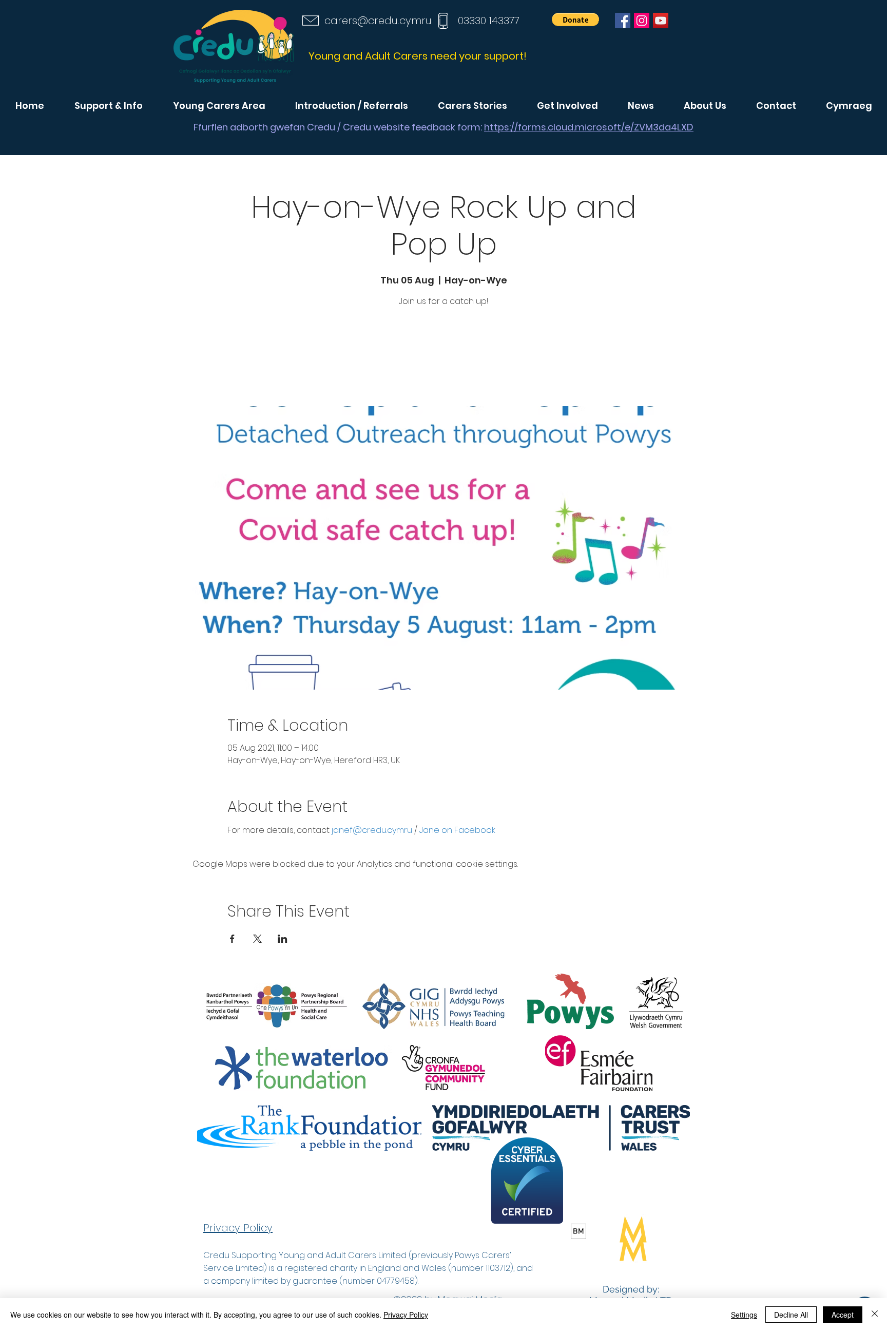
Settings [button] (744, 1314)
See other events (443, 358)
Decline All (791, 1314)
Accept (843, 1314)
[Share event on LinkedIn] (282, 939)
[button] (575, 19)
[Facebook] (622, 20)
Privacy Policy (405, 1314)
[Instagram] (641, 20)
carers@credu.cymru (378, 20)
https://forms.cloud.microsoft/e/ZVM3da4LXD (588, 127)
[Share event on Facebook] (232, 939)
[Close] (875, 1314)
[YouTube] (660, 20)
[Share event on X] (257, 939)
